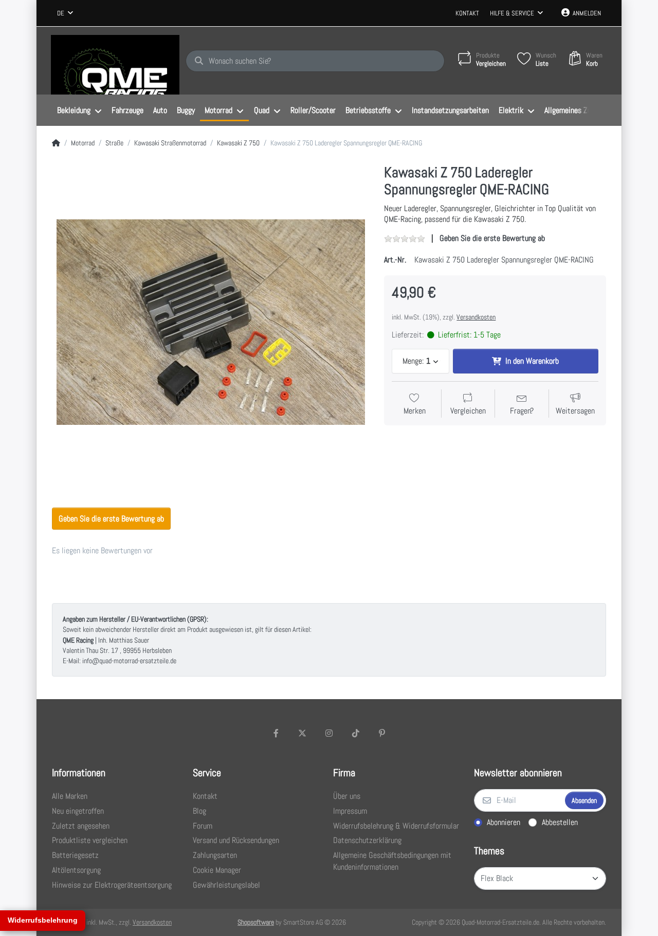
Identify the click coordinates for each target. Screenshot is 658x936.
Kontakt (467, 13)
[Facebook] (276, 733)
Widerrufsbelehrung (43, 920)
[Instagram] (329, 733)
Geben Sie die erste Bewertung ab (492, 238)
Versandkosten (476, 317)
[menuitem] (79, 110)
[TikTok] (355, 733)
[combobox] (65, 13)
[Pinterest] (382, 733)
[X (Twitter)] (302, 733)
